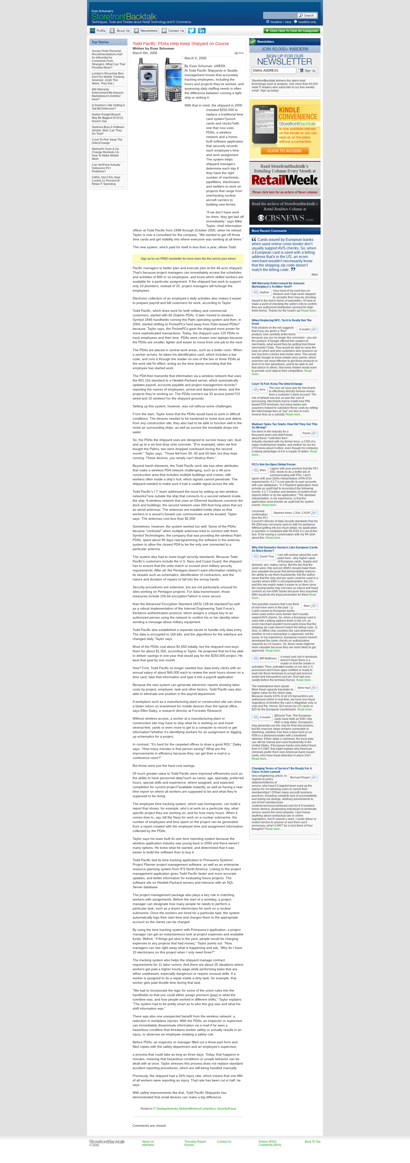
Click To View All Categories (292, 31)
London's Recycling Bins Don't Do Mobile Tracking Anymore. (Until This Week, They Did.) (108, 78)
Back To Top (313, 1141)
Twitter (192, 31)
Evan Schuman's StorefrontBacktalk (122, 10)
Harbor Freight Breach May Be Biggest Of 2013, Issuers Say (108, 118)
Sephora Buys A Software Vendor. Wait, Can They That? (108, 130)
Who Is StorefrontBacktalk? (98, 31)
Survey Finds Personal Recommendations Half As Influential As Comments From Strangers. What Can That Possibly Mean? (108, 59)
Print (241, 53)
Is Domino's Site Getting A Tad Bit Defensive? (108, 107)
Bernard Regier (300, 777)
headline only (307, 22)
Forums (189, 1145)
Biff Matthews (268, 658)
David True (267, 556)
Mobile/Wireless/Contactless (197, 1108)
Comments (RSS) (270, 1145)
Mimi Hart (304, 688)
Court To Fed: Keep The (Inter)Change (107, 141)
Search (307, 15)
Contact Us (173, 31)
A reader (304, 329)
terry (263, 389)
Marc (263, 470)
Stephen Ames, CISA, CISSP (291, 513)
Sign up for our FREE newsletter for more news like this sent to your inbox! (188, 258)
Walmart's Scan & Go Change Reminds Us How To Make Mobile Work (105, 154)
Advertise (148, 1145)
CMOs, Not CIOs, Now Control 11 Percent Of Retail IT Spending (106, 181)
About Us (120, 31)
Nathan (264, 292)
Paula (306, 433)
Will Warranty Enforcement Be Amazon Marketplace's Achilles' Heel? (108, 94)
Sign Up (308, 70)
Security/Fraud (226, 1108)
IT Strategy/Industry (165, 1108)
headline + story (281, 22)
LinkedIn (202, 31)
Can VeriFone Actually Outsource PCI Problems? (106, 168)
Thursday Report (195, 1141)
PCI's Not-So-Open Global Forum (274, 464)
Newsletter (146, 31)
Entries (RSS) (267, 1141)
